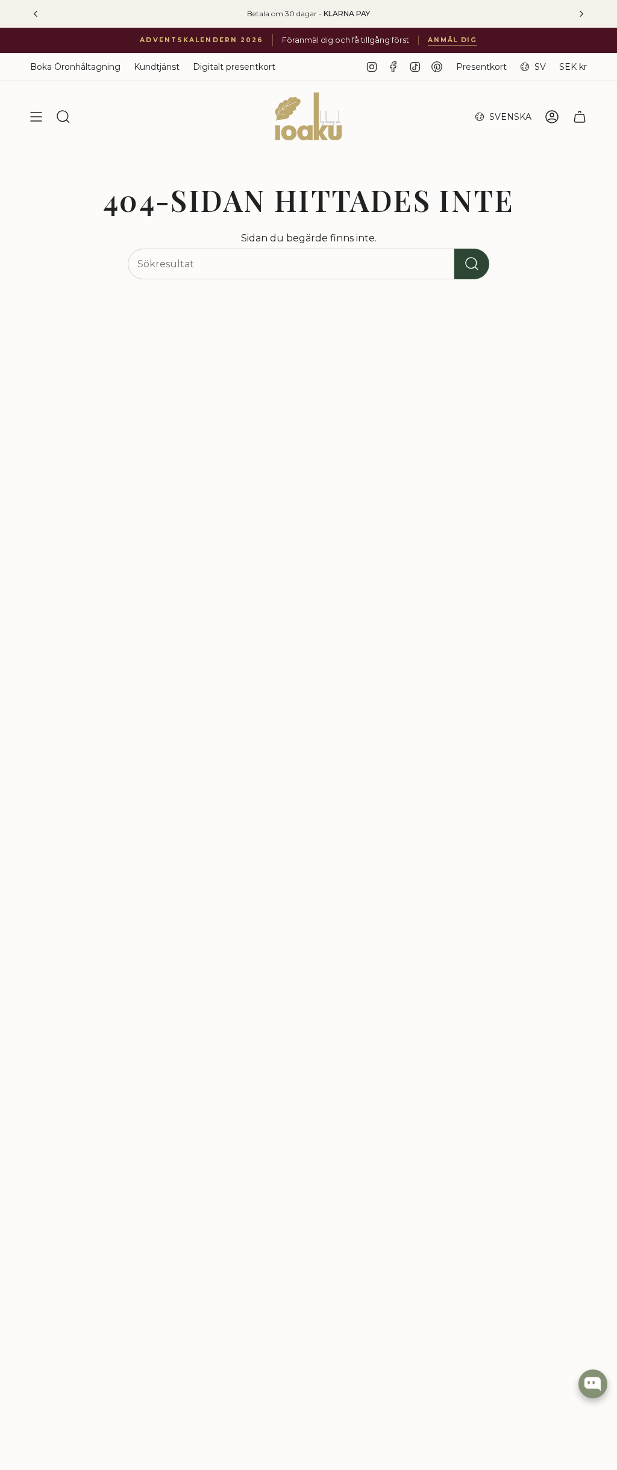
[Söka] (471, 264)
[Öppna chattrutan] (592, 1383)
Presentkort (481, 66)
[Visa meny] (36, 117)
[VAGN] (580, 117)
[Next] (581, 13)
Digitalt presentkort (234, 66)
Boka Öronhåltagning (75, 66)
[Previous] (35, 13)
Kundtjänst (157, 66)
